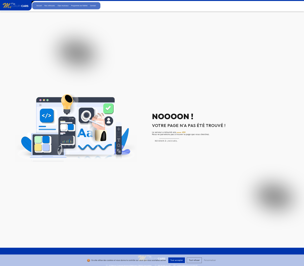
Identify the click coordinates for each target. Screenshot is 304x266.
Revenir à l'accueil (166, 141)
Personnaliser (210, 260)
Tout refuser (194, 260)
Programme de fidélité (79, 6)
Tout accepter (176, 260)
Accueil (39, 6)
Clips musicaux (63, 6)
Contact (93, 6)
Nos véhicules (49, 6)
